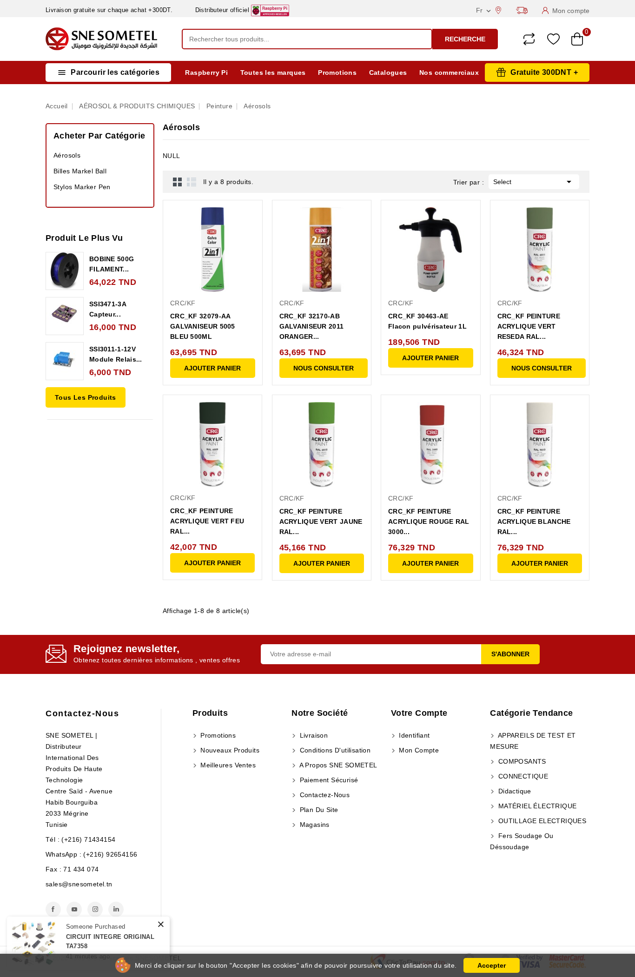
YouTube (74, 909)
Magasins (314, 824)
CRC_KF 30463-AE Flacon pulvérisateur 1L (427, 321)
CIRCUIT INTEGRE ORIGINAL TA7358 (110, 941)
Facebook (53, 909)
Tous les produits (85, 397)
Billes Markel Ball (79, 171)
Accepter (491, 965)
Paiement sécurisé (328, 780)
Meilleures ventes (227, 765)
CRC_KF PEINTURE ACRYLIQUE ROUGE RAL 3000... (429, 521)
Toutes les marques (273, 72)
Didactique (513, 791)
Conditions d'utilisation (334, 750)
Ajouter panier (212, 368)
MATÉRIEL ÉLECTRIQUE (536, 806)
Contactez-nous (82, 713)
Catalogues (388, 72)
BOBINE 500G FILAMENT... (111, 264)
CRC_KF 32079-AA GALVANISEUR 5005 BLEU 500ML (202, 326)
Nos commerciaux (449, 72)
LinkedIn (116, 909)
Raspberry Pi (206, 72)
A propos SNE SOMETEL (337, 765)
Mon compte (418, 750)
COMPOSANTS (521, 761)
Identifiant (413, 735)
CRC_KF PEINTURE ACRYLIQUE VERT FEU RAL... (207, 521)
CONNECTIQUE (522, 776)
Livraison (313, 735)
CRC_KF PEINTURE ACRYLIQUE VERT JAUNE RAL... (321, 521)
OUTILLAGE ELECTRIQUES (541, 821)
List (191, 181)
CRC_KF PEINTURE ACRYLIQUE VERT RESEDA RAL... (529, 326)
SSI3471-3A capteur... (107, 309)
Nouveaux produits (228, 750)
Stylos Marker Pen (82, 187)
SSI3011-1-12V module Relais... (115, 354)
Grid (177, 181)
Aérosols (66, 155)
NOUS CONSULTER (323, 368)
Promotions (337, 72)
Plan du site (318, 809)
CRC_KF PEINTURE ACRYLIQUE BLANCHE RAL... (534, 521)
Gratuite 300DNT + (544, 72)
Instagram (95, 909)
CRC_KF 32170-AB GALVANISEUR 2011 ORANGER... (311, 326)
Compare (529, 39)
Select (534, 181)
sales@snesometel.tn (79, 884)
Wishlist (553, 39)
